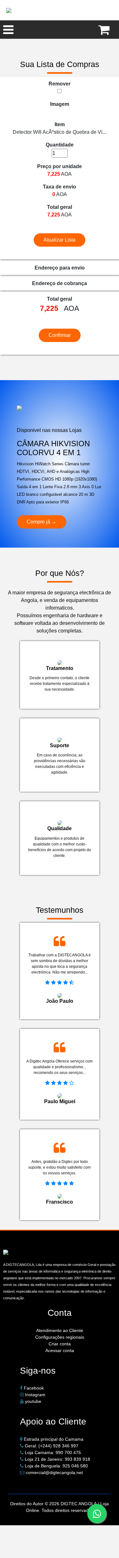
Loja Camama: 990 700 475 (53, 1452)
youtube (32, 1401)
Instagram (34, 1394)
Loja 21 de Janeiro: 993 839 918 (57, 1459)
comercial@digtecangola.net (54, 1472)
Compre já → (41, 521)
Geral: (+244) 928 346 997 (51, 1445)
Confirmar (60, 335)
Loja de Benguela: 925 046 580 (56, 1465)
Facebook (33, 1388)
